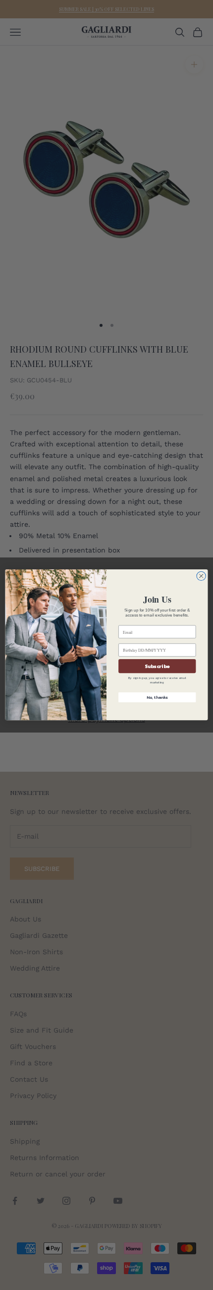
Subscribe (157, 667)
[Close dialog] (201, 576)
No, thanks (157, 697)
